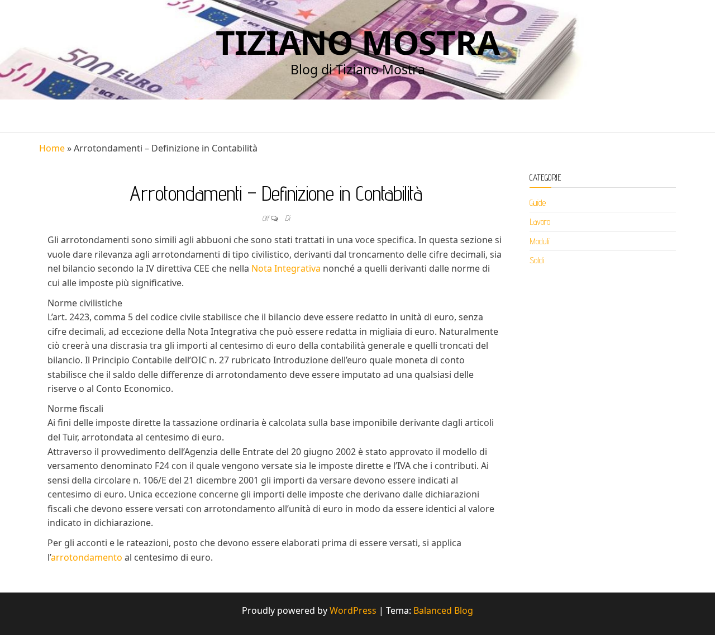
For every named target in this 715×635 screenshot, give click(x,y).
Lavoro (540, 221)
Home (52, 148)
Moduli (540, 241)
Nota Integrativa (286, 268)
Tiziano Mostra (357, 42)
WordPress (353, 610)
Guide (538, 202)
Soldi (537, 260)
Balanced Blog (443, 610)
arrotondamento (86, 557)
